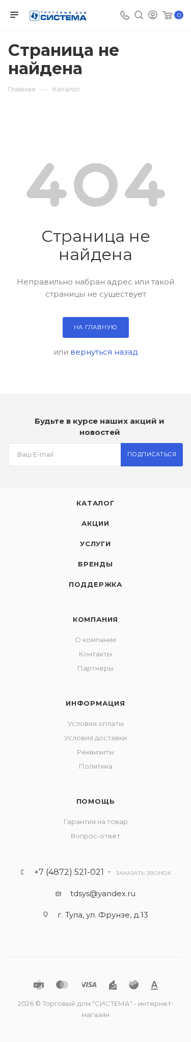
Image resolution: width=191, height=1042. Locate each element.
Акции (95, 523)
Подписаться (152, 454)
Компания (95, 619)
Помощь (95, 801)
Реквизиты (95, 752)
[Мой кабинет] (152, 16)
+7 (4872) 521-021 (69, 872)
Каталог (95, 503)
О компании (95, 640)
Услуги (95, 544)
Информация (95, 703)
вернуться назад (104, 352)
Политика (96, 766)
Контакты (95, 654)
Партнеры (95, 668)
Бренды (95, 564)
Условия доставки (95, 738)
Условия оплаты (96, 723)
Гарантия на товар (96, 821)
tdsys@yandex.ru (102, 893)
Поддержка (95, 584)
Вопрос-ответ (95, 836)
